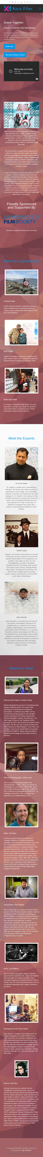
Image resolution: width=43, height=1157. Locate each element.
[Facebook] (9, 2)
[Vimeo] (15, 2)
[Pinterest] (24, 2)
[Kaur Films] (18, 9)
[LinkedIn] (21, 2)
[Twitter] (12, 2)
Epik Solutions (26, 1150)
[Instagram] (27, 2)
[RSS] (30, 2)
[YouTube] (18, 2)
